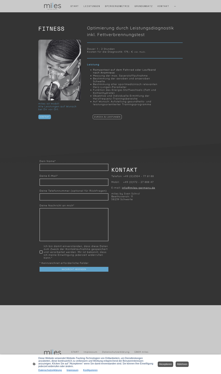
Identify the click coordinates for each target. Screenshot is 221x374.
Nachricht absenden (74, 269)
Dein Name (48, 161)
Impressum (72, 370)
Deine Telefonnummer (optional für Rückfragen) (73, 190)
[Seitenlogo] (52, 6)
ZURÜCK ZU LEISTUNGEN (107, 117)
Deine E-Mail (49, 175)
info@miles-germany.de (138, 187)
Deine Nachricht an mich (57, 205)
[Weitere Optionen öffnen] (175, 6)
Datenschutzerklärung (50, 370)
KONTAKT (45, 117)
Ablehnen (182, 364)
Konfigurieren (90, 370)
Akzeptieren (165, 364)
